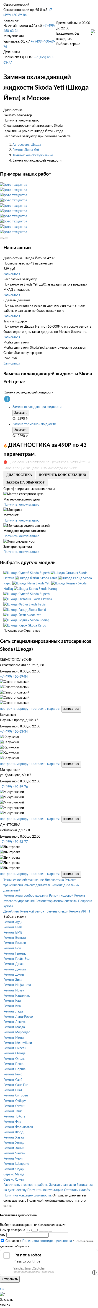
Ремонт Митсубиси (17, 1043)
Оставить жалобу (77, 1190)
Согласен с (38, 1241)
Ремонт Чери (13, 1158)
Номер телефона (12, 1230)
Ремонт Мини (13, 1037)
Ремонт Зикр (12, 980)
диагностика (19, 475)
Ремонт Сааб (12, 1080)
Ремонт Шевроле (16, 1163)
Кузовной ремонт (33, 911)
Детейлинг (11, 911)
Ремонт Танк (12, 1111)
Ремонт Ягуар (13, 1169)
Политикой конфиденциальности (47, 1241)
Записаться (11, 274)
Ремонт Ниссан (14, 1048)
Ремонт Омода (14, 1053)
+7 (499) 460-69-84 (14, 676)
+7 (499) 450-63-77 (14, 841)
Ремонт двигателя (37, 885)
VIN (2, 1235)
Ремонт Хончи (13, 1148)
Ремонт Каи (12, 1001)
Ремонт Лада (13, 1011)
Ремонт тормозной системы (56, 901)
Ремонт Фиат (13, 1121)
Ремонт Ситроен (15, 1095)
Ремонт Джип (13, 974)
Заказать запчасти (62, 1184)
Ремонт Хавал (13, 1137)
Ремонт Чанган (14, 1153)
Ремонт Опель (14, 1058)
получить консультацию (62, 475)
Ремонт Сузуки (14, 1106)
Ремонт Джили (14, 969)
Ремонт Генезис (14, 953)
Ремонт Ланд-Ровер (18, 1016)
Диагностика (54, 880)
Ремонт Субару (14, 1101)
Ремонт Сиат (12, 1090)
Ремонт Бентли (14, 937)
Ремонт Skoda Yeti (26, 150)
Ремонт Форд (13, 1132)
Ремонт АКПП (79, 911)
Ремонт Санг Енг (15, 1085)
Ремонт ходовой (61, 895)
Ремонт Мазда (14, 1027)
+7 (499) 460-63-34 (14, 731)
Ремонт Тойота (14, 1116)
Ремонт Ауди (12, 922)
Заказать (20, 413)
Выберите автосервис (16, 1225)
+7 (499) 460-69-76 (14, 787)
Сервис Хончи (13, 1179)
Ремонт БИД (12, 927)
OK (2, 1289)
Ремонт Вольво (14, 943)
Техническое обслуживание (33, 155)
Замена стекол (57, 911)
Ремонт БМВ (12, 932)
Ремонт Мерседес (16, 1032)
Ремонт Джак (13, 964)
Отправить (10, 1279)
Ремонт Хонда (13, 1142)
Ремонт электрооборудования (25, 895)
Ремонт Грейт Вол (16, 958)
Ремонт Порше (14, 1069)
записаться (71, 708)
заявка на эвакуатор (25, 482)
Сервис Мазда (13, 1174)
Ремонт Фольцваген (18, 1127)
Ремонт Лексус (14, 1022)
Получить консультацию (21, 504)
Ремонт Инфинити (17, 985)
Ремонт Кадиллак (16, 995)
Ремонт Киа (12, 1006)
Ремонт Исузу (13, 990)
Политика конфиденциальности (27, 1195)
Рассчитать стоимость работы (25, 1184)
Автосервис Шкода (27, 144)
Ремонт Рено (12, 1074)
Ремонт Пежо (13, 1064)
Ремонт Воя (12, 948)
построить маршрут (15, 708)
